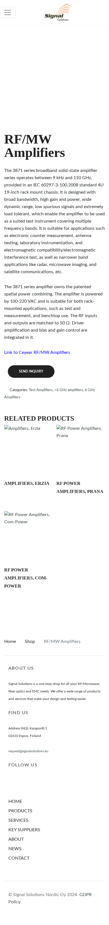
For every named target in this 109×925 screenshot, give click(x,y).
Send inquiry (31, 371)
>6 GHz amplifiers (68, 390)
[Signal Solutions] (57, 12)
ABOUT (16, 839)
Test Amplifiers (41, 390)
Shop (30, 641)
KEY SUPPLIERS (24, 830)
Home (10, 641)
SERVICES (18, 820)
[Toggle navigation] (8, 12)
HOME (15, 801)
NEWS (15, 849)
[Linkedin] (13, 783)
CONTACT (18, 858)
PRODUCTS (20, 811)
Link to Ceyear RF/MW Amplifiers (37, 352)
